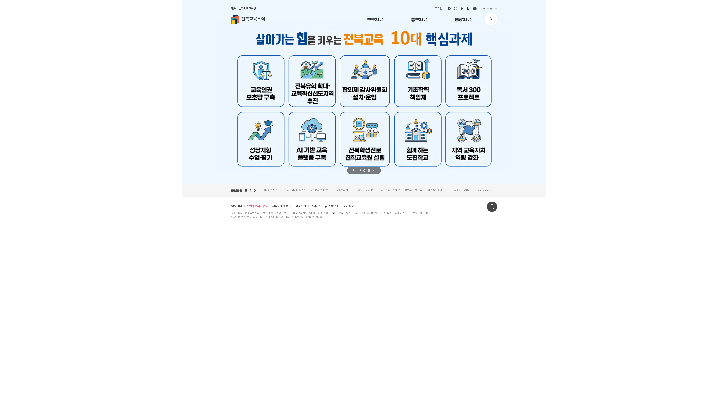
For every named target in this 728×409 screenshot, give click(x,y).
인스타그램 (455, 8)
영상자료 (463, 19)
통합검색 (491, 19)
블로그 (468, 8)
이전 (364, 170)
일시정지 (246, 190)
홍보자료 (419, 19)
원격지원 (300, 206)
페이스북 (462, 8)
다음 (373, 170)
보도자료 (375, 19)
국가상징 (348, 206)
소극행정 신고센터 (461, 190)
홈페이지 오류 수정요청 (325, 206)
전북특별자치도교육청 (243, 8)
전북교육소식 (253, 19)
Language (487, 8)
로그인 (438, 8)
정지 (369, 170)
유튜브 (475, 8)
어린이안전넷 (270, 190)
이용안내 (236, 206)
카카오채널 (449, 8)
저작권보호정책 (281, 206)
